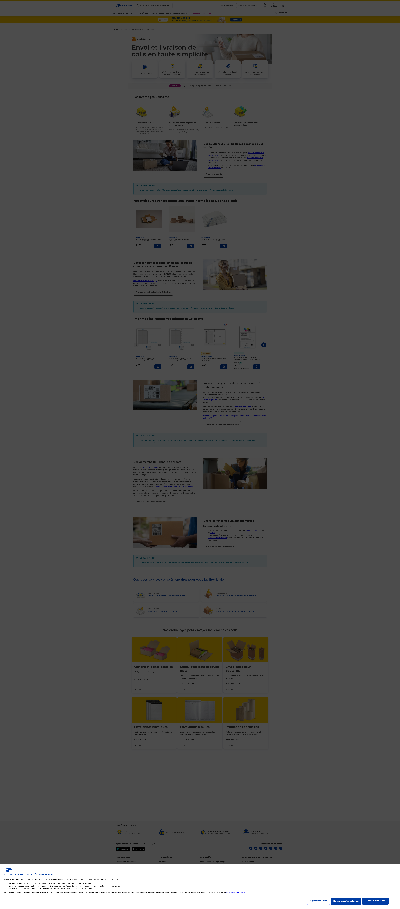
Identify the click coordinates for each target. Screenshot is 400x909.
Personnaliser (320, 901)
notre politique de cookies (235, 892)
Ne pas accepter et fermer (346, 901)
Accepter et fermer (377, 901)
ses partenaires (42, 879)
